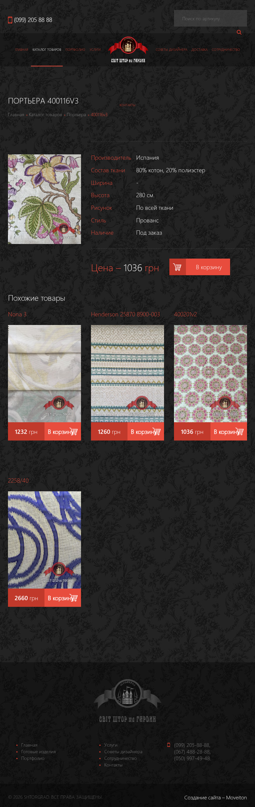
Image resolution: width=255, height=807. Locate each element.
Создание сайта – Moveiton (215, 797)
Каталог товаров (47, 49)
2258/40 (18, 480)
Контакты (113, 765)
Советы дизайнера (171, 49)
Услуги (95, 49)
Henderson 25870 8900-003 (125, 314)
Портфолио (75, 49)
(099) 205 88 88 (33, 19)
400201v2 (185, 314)
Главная (21, 49)
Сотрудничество (226, 49)
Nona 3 (17, 314)
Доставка (200, 49)
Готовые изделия (38, 751)
